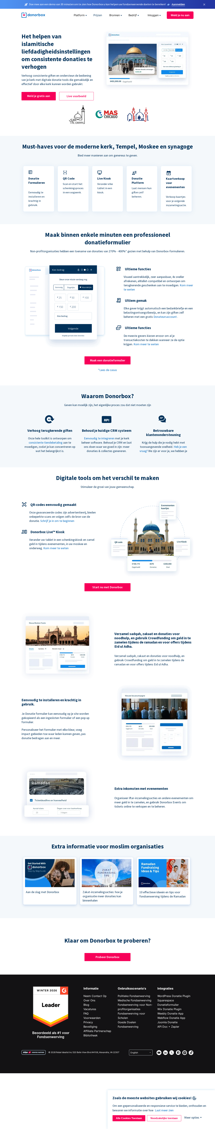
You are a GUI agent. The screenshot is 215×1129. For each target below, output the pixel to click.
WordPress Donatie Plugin (173, 996)
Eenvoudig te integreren (99, 438)
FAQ (86, 1013)
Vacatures (89, 1009)
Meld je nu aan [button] (180, 15)
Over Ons (89, 1000)
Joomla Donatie (167, 1022)
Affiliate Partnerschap (97, 1031)
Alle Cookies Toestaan (129, 1118)
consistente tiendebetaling (45, 442)
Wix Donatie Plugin (169, 1009)
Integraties (165, 988)
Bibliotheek (90, 1035)
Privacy (88, 1022)
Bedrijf (132, 15)
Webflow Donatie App (171, 1018)
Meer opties (191, 1117)
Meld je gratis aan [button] (38, 96)
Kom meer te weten (146, 344)
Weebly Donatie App (170, 1013)
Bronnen (114, 15)
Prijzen (97, 15)
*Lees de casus (107, 370)
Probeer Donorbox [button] (107, 957)
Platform (79, 15)
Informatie (91, 988)
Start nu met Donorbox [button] (107, 587)
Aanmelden (178, 4)
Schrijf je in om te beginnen (57, 521)
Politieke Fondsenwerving (134, 996)
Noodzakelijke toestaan (164, 1118)
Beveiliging (90, 1026)
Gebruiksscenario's (132, 988)
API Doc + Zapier (168, 1026)
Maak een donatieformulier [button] (107, 360)
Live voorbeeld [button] (76, 96)
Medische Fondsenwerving (134, 1000)
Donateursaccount (165, 317)
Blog (86, 1004)
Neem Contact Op (94, 996)
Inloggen (153, 15)
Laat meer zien (164, 1110)
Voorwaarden (91, 1018)
